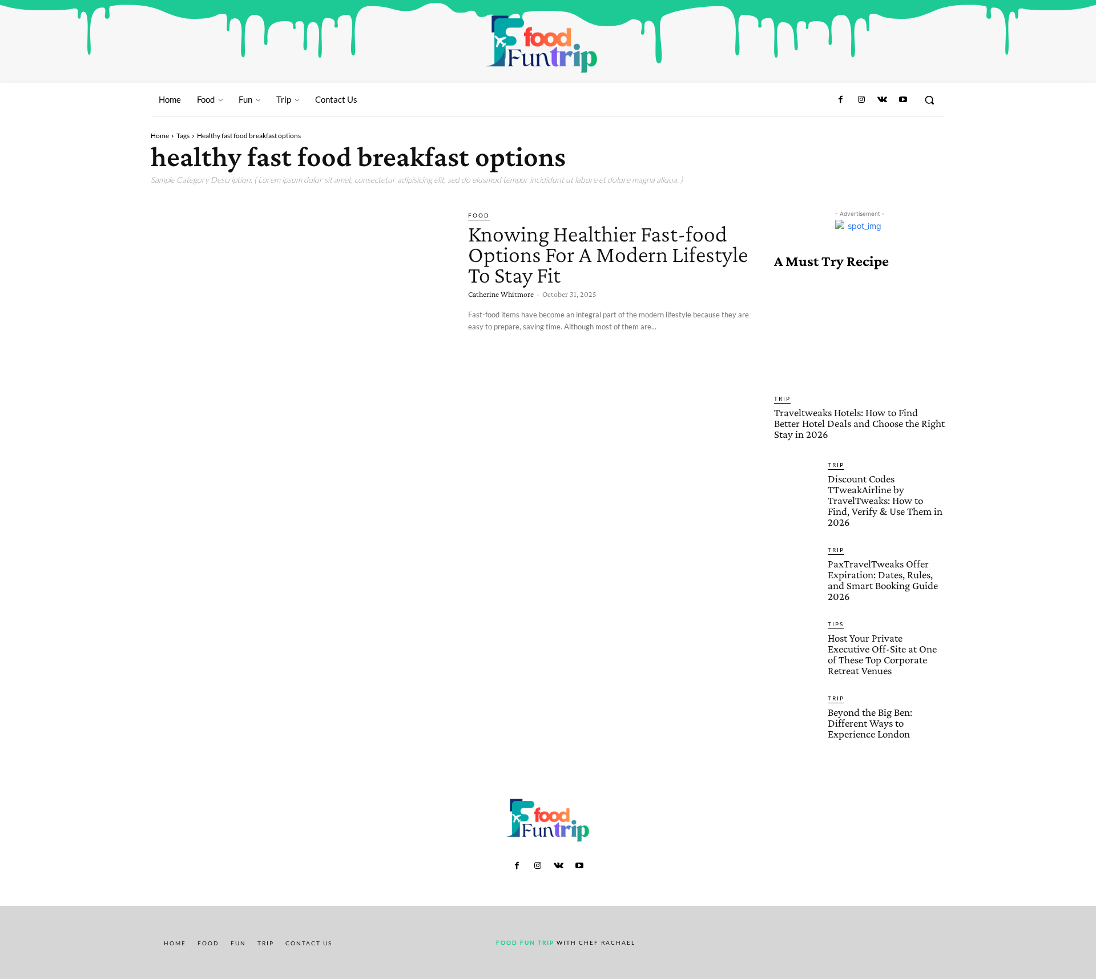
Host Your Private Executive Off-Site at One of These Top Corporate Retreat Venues (882, 654)
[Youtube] (903, 100)
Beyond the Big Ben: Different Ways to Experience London (870, 723)
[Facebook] (841, 100)
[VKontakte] (882, 100)
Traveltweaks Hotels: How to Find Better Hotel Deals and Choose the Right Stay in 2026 (859, 423)
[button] (929, 100)
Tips (836, 624)
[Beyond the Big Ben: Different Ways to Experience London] (796, 716)
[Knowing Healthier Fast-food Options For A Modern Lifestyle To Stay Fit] (301, 298)
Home (160, 135)
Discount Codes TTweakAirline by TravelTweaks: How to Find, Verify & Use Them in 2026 (885, 500)
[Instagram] (861, 100)
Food (479, 215)
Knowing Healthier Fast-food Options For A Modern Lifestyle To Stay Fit (608, 254)
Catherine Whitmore (501, 294)
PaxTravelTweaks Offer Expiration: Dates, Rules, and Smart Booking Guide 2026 (883, 580)
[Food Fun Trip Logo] (542, 44)
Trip (782, 398)
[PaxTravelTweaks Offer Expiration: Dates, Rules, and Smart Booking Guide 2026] (796, 567)
